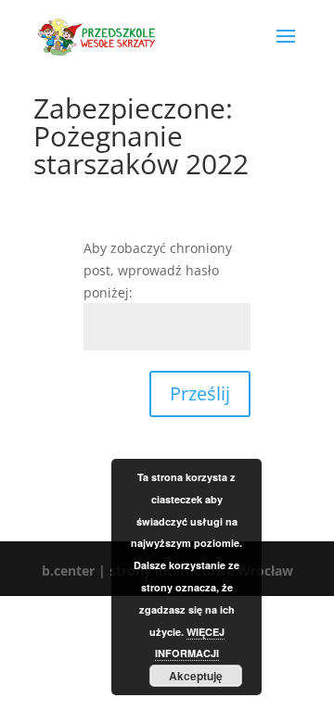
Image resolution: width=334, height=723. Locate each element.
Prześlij (200, 393)
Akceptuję (196, 675)
